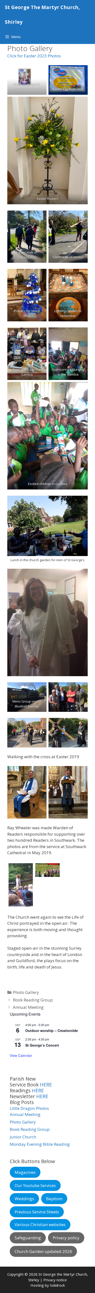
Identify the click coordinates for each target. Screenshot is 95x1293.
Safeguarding (28, 1237)
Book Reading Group (33, 1000)
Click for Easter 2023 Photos (34, 56)
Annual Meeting (28, 1007)
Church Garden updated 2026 (43, 1251)
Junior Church (23, 1137)
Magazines (25, 1172)
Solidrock (57, 1285)
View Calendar (21, 1055)
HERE (46, 1084)
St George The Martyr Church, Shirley (42, 14)
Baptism (54, 1198)
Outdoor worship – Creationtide (51, 1030)
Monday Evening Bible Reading (40, 1144)
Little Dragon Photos (29, 1108)
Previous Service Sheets (37, 1212)
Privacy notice (55, 1279)
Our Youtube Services (35, 1185)
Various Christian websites (40, 1224)
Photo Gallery (26, 992)
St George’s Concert (42, 1045)
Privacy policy (66, 1237)
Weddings (24, 1198)
